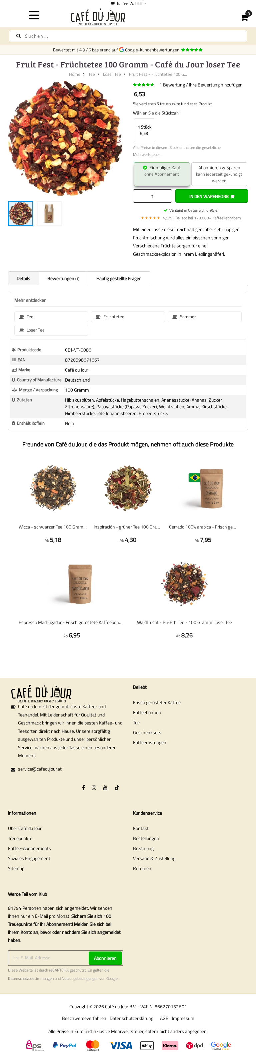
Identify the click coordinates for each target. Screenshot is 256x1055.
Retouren (142, 868)
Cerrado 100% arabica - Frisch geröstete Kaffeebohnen (203, 526)
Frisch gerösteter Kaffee (157, 702)
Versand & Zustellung (154, 858)
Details (23, 278)
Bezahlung (143, 848)
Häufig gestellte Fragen (119, 278)
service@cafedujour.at (40, 768)
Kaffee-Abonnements (29, 848)
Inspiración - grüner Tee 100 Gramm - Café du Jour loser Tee (128, 526)
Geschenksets (147, 732)
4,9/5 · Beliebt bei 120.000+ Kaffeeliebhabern (191, 218)
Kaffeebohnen (147, 712)
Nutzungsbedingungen (80, 979)
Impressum (183, 1018)
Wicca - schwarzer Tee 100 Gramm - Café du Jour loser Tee (53, 526)
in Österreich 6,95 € (193, 210)
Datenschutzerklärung (131, 1018)
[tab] (23, 278)
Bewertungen (62, 278)
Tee (91, 74)
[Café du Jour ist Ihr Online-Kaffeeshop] (128, 16)
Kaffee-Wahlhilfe (130, 3)
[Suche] (18, 36)
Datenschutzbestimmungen (31, 979)
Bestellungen (146, 838)
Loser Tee (112, 74)
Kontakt (141, 828)
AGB (164, 1018)
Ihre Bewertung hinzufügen (216, 84)
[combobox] (128, 36)
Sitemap (16, 868)
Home (74, 74)
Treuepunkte (20, 838)
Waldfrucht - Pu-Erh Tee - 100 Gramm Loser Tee (184, 622)
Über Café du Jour (25, 828)
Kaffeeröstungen (149, 742)
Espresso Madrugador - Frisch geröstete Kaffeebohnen (72, 622)
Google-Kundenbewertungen (153, 49)
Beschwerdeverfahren (84, 1018)
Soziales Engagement (29, 858)
